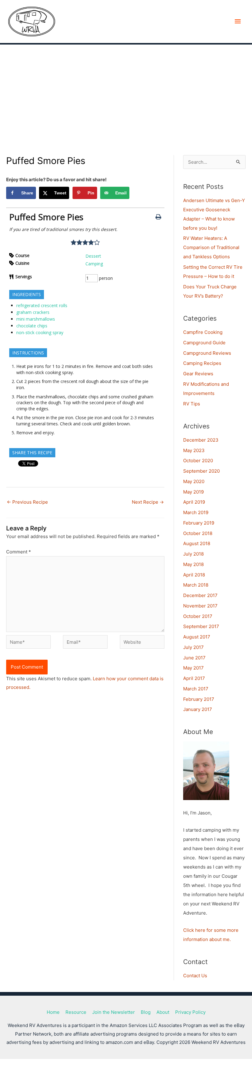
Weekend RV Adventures (124, 21)
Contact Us (195, 975)
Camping (94, 264)
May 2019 (193, 492)
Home (53, 1012)
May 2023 (194, 450)
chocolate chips (31, 326)
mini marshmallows (35, 319)
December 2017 (200, 595)
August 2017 (196, 637)
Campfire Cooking (202, 332)
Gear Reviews (198, 374)
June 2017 (194, 658)
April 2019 (194, 502)
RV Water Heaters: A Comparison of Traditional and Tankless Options (211, 247)
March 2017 (195, 689)
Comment (18, 552)
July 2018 (193, 554)
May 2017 (193, 668)
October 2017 (197, 616)
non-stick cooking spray (39, 332)
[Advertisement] (126, 91)
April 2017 (194, 678)
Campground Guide (204, 343)
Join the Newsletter (113, 1012)
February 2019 (198, 523)
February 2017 (198, 699)
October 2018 (197, 533)
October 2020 (198, 460)
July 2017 (193, 647)
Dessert (93, 256)
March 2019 (195, 512)
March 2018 (195, 585)
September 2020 (201, 471)
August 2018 (196, 543)
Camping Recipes (202, 363)
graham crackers (32, 312)
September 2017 (201, 626)
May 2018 (193, 564)
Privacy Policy (190, 1012)
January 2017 (197, 709)
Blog (146, 1012)
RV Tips (191, 404)
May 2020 (193, 481)
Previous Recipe (27, 502)
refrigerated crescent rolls (41, 305)
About (162, 1012)
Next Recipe (148, 502)
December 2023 (201, 440)
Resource (75, 1012)
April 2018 (194, 575)
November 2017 (200, 606)
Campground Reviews (207, 353)
